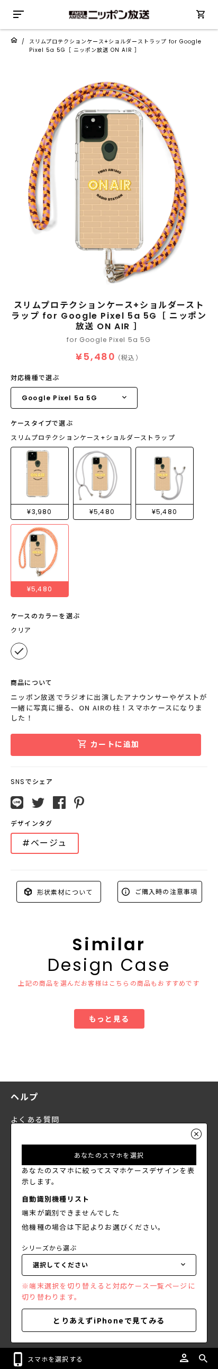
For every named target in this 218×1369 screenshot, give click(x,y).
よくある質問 (35, 1119)
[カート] (200, 16)
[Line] (17, 802)
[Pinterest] (79, 802)
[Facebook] (59, 802)
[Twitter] (38, 803)
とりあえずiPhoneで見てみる (109, 1320)
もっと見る (109, 1018)
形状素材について (64, 891)
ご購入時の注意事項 (165, 891)
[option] (109, 180)
